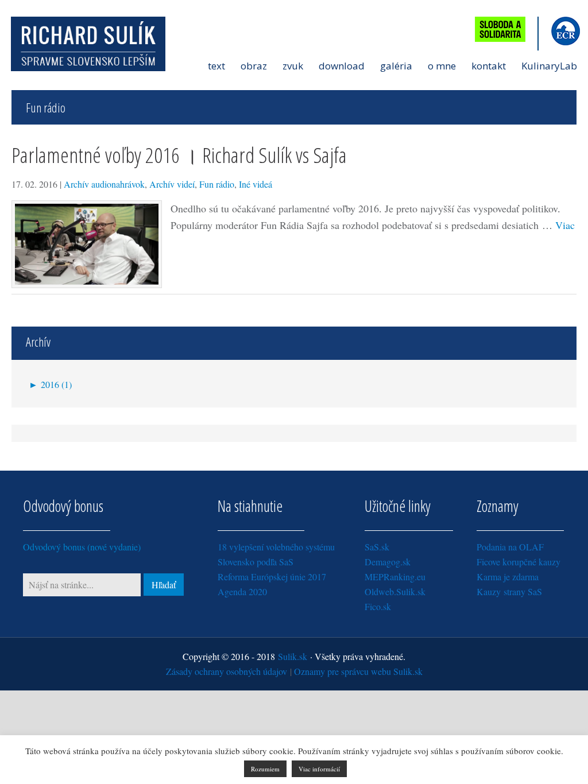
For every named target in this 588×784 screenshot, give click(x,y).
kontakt (488, 65)
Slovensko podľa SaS (255, 562)
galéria (396, 65)
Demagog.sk (388, 562)
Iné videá (255, 184)
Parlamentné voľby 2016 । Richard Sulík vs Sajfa (179, 154)
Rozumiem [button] (265, 768)
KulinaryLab (549, 65)
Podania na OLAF (510, 547)
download (342, 65)
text (216, 65)
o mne (442, 65)
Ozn (358, 671)
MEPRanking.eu (395, 576)
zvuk (293, 65)
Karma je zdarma (508, 576)
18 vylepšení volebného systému (276, 547)
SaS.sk (377, 547)
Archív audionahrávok (104, 184)
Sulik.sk (292, 656)
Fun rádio (216, 184)
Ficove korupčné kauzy (518, 562)
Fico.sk (378, 606)
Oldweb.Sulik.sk (395, 591)
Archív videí (172, 184)
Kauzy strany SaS (509, 591)
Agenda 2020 (242, 591)
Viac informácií (319, 768)
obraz (254, 65)
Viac (565, 225)
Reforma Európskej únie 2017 (272, 576)
